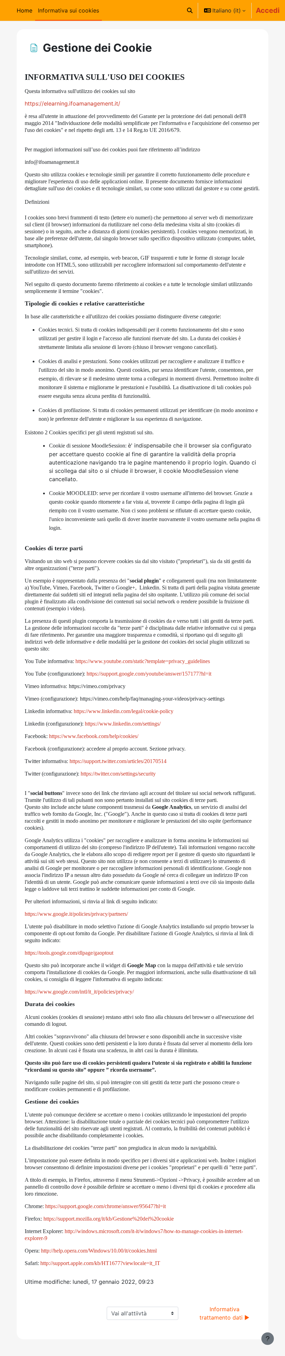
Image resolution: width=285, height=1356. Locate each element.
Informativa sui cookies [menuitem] (68, 10)
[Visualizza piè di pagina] (267, 1338)
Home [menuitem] (24, 10)
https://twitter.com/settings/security (118, 774)
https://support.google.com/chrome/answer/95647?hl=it (105, 1206)
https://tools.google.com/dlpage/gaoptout (69, 953)
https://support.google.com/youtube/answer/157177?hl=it (149, 674)
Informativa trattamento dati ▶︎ (225, 1313)
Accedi (267, 10)
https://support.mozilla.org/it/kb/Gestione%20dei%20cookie (108, 1219)
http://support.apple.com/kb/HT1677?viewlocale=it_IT (100, 1263)
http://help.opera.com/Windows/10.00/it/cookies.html (99, 1251)
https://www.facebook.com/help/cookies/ (93, 736)
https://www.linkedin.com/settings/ (123, 724)
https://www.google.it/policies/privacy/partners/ (76, 914)
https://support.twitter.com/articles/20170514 (118, 761)
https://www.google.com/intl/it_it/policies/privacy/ (79, 992)
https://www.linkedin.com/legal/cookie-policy (123, 711)
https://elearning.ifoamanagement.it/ (72, 103)
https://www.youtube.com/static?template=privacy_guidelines (142, 661)
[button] (189, 10)
